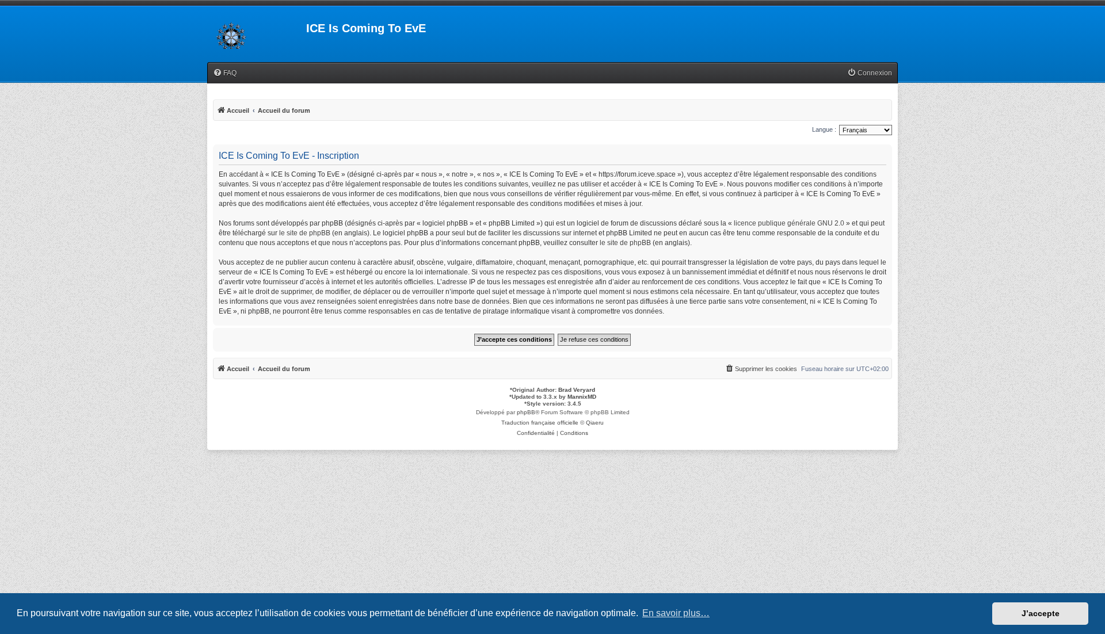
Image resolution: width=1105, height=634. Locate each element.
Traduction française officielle (539, 422)
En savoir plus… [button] (676, 613)
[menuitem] (225, 73)
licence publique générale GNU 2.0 (789, 223)
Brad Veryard (576, 390)
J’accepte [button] (1041, 613)
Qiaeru (595, 422)
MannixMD (581, 397)
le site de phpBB (304, 233)
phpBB (526, 412)
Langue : (824, 129)
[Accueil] (256, 31)
